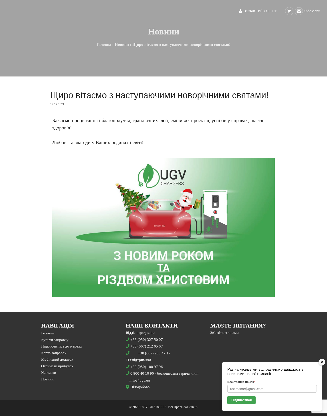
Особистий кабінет (260, 11)
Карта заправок (53, 353)
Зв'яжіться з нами (224, 333)
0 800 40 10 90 (142, 373)
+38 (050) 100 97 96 (146, 367)
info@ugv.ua (139, 380)
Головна (47, 333)
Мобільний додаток (57, 359)
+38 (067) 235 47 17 (154, 353)
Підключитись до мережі (61, 346)
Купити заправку (55, 340)
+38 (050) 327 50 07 (146, 340)
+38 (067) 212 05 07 (146, 346)
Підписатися (241, 400)
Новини (47, 379)
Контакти (48, 372)
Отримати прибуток (57, 366)
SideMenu (312, 11)
